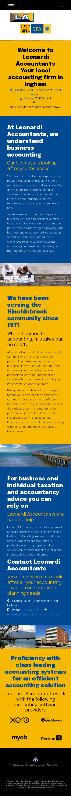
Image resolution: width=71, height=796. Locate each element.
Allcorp (49, 765)
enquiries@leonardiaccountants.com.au (35, 107)
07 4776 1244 (43, 98)
